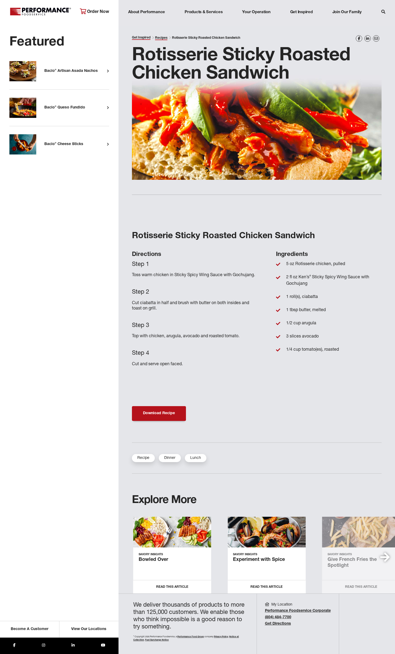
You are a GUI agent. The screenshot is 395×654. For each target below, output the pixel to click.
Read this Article (172, 587)
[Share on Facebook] (359, 38)
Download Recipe (159, 413)
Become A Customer (29, 629)
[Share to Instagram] (43, 646)
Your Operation (256, 12)
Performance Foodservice (40, 12)
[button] (385, 557)
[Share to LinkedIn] (73, 646)
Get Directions (278, 624)
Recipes (161, 38)
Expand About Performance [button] (146, 22)
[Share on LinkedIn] (367, 38)
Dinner (169, 458)
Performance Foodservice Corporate (298, 611)
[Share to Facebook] (14, 646)
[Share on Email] (376, 38)
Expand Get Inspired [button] (301, 22)
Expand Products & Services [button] (203, 22)
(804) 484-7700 (278, 617)
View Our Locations (88, 629)
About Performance (146, 12)
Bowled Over (153, 559)
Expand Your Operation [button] (256, 22)
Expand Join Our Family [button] (347, 22)
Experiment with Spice (259, 559)
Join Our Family (347, 12)
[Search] (383, 12)
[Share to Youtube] (103, 646)
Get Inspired (301, 12)
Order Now (97, 12)
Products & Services (203, 12)
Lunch (195, 458)
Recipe (143, 458)
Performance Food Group (190, 637)
